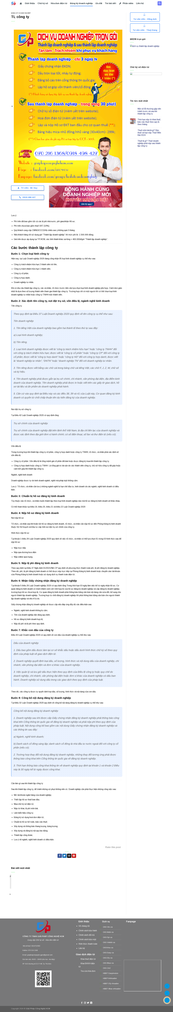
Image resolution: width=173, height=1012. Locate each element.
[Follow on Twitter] (88, 1003)
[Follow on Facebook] (82, 1003)
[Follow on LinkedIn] (91, 1003)
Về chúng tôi (84, 926)
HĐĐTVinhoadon (110, 978)
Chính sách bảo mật (87, 939)
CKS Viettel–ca (109, 942)
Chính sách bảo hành (88, 930)
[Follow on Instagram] (85, 1003)
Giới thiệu (30, 3)
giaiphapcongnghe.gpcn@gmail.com (40, 955)
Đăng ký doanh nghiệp (81, 3)
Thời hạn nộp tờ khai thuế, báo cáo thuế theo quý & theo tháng (149, 121)
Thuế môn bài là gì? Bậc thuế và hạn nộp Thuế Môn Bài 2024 (149, 132)
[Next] (115, 885)
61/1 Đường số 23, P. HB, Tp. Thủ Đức (38, 964)
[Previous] (15, 885)
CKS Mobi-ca (108, 932)
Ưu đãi (98, 3)
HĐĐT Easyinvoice (110, 973)
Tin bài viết (110, 3)
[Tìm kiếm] (160, 3)
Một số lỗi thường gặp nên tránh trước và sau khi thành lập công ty (149, 111)
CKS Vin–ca (108, 927)
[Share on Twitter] (64, 856)
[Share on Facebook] (59, 856)
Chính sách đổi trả (86, 935)
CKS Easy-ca (108, 953)
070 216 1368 (33, 950)
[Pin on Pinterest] (74, 856)
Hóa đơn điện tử (59, 3)
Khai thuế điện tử (88, 959)
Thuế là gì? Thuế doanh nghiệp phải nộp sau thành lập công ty (149, 143)
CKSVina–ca (108, 948)
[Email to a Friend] (69, 856)
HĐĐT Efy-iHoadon (111, 984)
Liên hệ (140, 3)
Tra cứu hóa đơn (88, 971)
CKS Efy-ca (107, 958)
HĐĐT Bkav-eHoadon (112, 989)
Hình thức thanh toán (88, 944)
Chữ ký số (43, 3)
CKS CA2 (107, 968)
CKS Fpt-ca (107, 937)
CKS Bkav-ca (108, 963)
